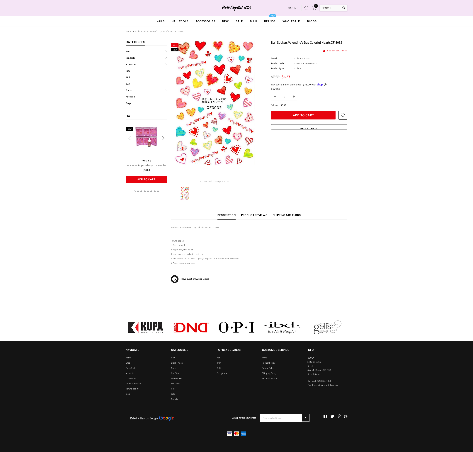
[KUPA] (146, 327)
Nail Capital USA (301, 58)
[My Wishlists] (305, 8)
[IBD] (282, 327)
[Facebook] (325, 416)
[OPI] (236, 327)
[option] (146, 154)
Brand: (274, 58)
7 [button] (155, 191)
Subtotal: (275, 105)
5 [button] (148, 191)
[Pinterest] (339, 416)
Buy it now (309, 128)
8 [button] (158, 191)
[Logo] (236, 8)
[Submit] (305, 417)
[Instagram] (345, 416)
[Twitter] (332, 416)
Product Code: (278, 63)
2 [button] (138, 191)
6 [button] (151, 191)
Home (128, 31)
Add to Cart (146, 179)
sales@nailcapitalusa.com (326, 385)
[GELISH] (327, 327)
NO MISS (146, 160)
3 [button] (141, 191)
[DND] (191, 327)
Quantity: (275, 88)
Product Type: (277, 68)
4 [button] (145, 191)
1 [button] (135, 191)
